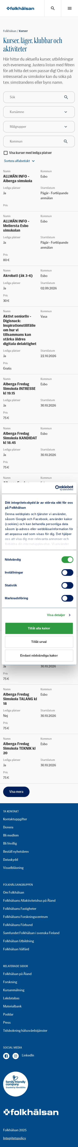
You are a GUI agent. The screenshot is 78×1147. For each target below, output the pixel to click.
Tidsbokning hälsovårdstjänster (25, 1031)
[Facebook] (6, 1056)
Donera (8, 827)
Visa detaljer (56, 615)
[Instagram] (15, 1056)
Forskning (10, 982)
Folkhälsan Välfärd (16, 949)
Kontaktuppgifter (15, 819)
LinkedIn (28, 1055)
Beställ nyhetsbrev (16, 851)
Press (7, 1022)
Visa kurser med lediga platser (30, 153)
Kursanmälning (13, 990)
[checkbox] (5, 152)
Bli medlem (11, 835)
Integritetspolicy (14, 1138)
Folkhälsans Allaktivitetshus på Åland (29, 901)
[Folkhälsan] (20, 8)
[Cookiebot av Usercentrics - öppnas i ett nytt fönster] (55, 488)
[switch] (67, 572)
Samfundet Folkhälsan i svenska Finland (31, 933)
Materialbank (12, 1006)
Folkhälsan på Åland (17, 974)
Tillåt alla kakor (39, 628)
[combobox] (39, 112)
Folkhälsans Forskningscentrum (25, 917)
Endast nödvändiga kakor (39, 655)
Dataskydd (10, 860)
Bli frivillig (10, 843)
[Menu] (69, 8)
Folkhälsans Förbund (18, 925)
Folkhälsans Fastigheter (19, 909)
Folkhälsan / (11, 31)
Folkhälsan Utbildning (18, 941)
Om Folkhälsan (13, 892)
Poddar (8, 1014)
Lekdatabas (11, 998)
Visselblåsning (13, 868)
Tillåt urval (39, 641)
